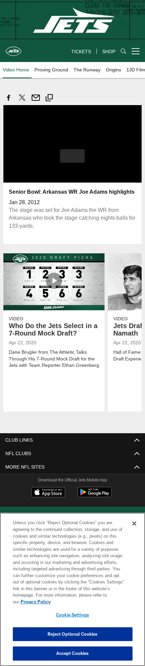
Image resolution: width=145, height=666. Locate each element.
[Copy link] (49, 98)
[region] (72, 592)
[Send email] (35, 101)
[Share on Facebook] (8, 101)
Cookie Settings (72, 614)
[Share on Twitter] (22, 101)
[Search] (123, 51)
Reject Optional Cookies (73, 634)
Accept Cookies (72, 653)
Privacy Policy (87, 601)
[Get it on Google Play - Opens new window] (94, 495)
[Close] (134, 530)
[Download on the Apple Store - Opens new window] (48, 492)
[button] (72, 155)
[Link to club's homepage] (13, 48)
